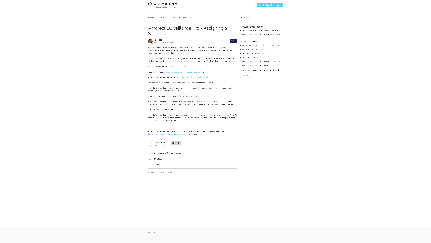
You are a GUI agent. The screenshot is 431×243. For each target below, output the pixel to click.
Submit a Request (265, 5)
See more (245, 75)
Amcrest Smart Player (249, 41)
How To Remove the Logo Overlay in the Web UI (260, 31)
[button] (173, 143)
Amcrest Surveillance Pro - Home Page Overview (260, 62)
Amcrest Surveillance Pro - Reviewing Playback (259, 70)
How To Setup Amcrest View (252, 58)
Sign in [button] (278, 5)
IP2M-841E (162, 18)
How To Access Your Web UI (252, 54)
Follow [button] (233, 40)
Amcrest (151, 18)
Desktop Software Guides (181, 18)
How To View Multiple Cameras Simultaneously (259, 46)
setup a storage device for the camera (192, 77)
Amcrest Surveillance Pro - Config (254, 66)
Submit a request (174, 153)
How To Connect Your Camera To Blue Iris (257, 50)
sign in (155, 172)
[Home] (162, 5)
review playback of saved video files (167, 134)
